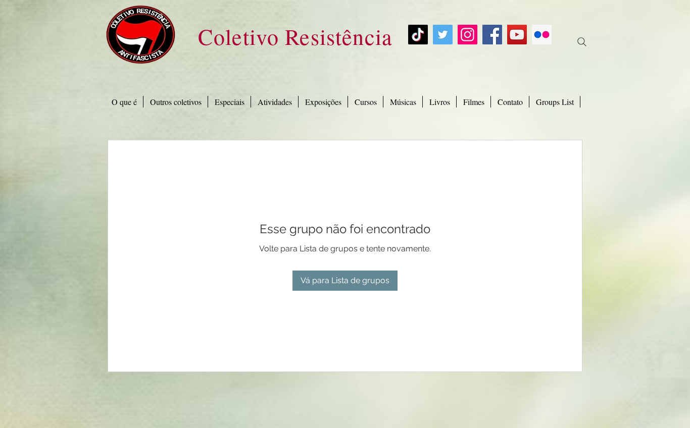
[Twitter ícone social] (443, 34)
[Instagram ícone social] (467, 34)
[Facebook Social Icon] (492, 34)
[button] (229, 102)
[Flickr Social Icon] (542, 34)
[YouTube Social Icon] (517, 34)
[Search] (582, 41)
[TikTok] (418, 34)
